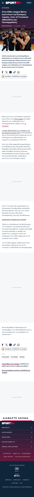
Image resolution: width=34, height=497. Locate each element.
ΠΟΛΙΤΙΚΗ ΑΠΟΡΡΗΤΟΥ (22, 456)
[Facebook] (2, 72)
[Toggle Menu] (3, 3)
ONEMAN (26, 479)
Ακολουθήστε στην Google (10, 364)
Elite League (18, 119)
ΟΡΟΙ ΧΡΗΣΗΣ (8, 456)
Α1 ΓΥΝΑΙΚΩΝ (14, 356)
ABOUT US (16, 453)
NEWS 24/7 (17, 479)
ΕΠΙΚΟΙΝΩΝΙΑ (26, 453)
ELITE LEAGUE (5, 356)
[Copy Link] (14, 72)
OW (21, 483)
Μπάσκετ (22, 356)
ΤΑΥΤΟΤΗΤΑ (7, 453)
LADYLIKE (15, 483)
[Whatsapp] (18, 72)
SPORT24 (8, 479)
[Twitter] (6, 72)
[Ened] (17, 475)
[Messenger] (10, 72)
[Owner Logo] (16, 469)
